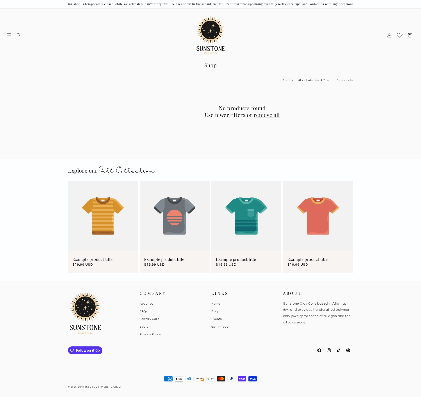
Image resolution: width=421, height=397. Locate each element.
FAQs (144, 311)
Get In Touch (220, 326)
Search (145, 326)
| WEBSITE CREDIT (111, 387)
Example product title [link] (92, 259)
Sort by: (288, 80)
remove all (267, 114)
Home (215, 303)
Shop (215, 311)
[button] (9, 35)
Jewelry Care (149, 318)
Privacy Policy (150, 334)
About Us (146, 303)
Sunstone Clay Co (88, 387)
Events (216, 318)
